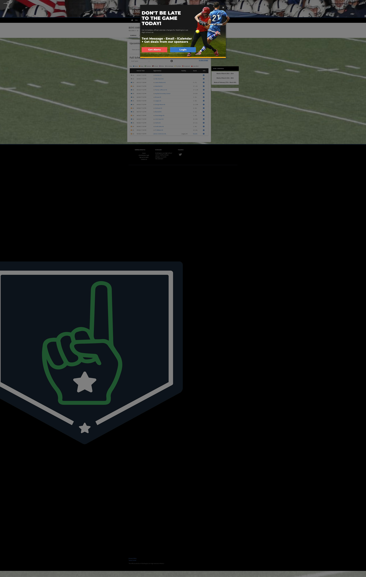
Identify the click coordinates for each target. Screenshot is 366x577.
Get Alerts (154, 49)
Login (182, 49)
